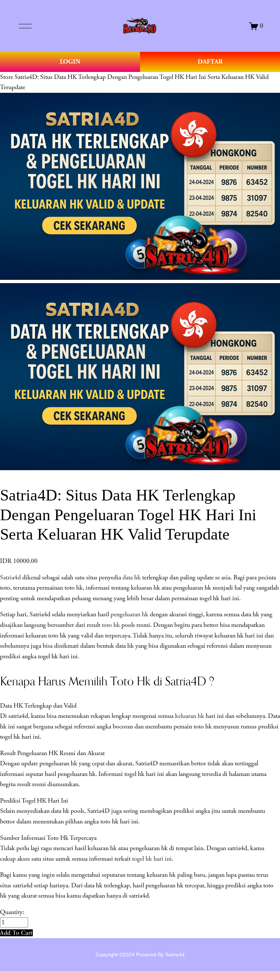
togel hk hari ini (152, 859)
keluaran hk (189, 716)
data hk (131, 578)
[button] (16, 932)
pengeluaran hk (129, 614)
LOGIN (70, 61)
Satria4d (10, 578)
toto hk (111, 625)
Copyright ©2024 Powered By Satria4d (140, 954)
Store (6, 77)
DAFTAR (210, 61)
